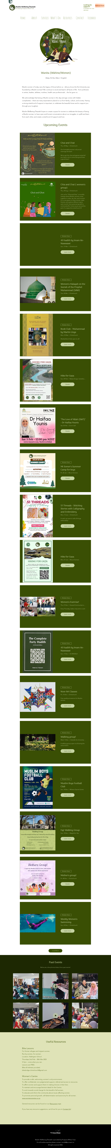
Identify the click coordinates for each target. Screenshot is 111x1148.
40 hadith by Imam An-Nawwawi (72, 242)
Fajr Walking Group (70, 830)
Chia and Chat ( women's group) (73, 186)
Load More (55, 950)
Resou (52, 1104)
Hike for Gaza (67, 376)
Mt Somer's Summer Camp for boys (71, 468)
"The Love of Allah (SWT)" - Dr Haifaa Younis (73, 421)
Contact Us (67, 1109)
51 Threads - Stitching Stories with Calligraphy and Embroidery (72, 509)
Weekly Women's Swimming (69, 920)
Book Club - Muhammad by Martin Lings (73, 330)
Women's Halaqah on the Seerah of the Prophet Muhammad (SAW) (73, 287)
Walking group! (68, 737)
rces (55, 1104)
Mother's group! (68, 875)
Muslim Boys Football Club (71, 785)
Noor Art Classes (69, 692)
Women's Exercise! (70, 602)
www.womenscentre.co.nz (31, 1098)
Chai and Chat (68, 143)
